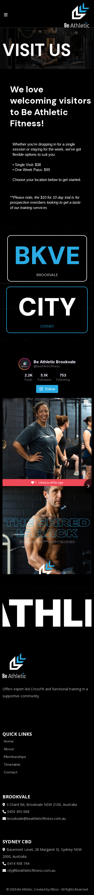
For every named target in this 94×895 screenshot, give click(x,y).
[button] (5, 15)
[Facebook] (8, 710)
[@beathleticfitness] (25, 364)
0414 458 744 (18, 863)
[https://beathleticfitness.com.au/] (76, 14)
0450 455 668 (18, 811)
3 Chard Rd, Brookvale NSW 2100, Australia (42, 804)
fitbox (54, 889)
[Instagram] (23, 710)
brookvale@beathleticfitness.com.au (36, 818)
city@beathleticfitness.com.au (31, 870)
